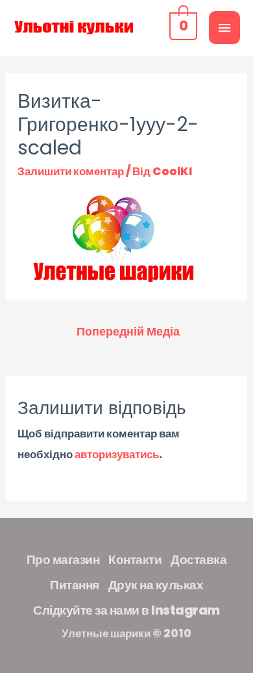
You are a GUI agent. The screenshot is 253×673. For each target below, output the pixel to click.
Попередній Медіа (128, 331)
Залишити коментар (71, 171)
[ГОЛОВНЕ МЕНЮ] (224, 27)
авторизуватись (117, 454)
